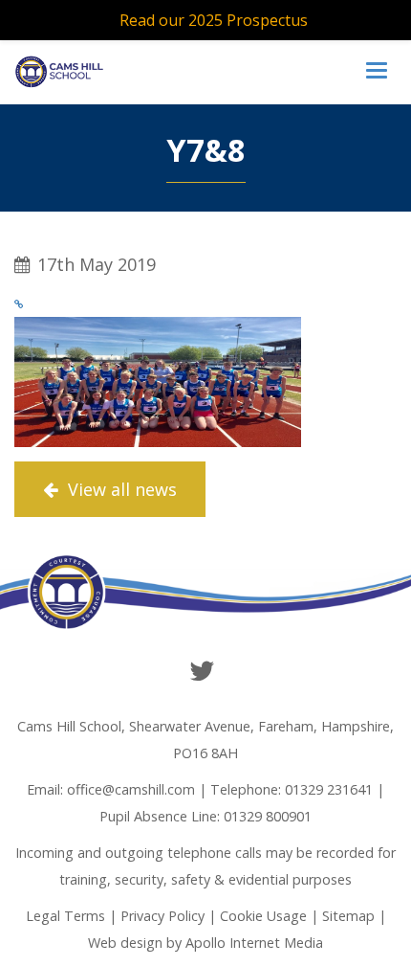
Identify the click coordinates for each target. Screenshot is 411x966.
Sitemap (348, 916)
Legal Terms (65, 916)
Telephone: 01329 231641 (291, 789)
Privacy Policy (162, 916)
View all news (120, 489)
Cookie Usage (263, 916)
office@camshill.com (131, 789)
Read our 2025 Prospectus (213, 20)
